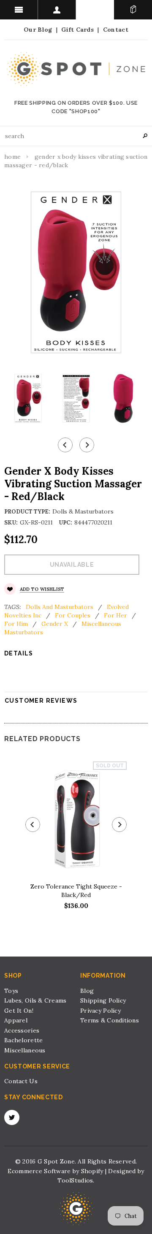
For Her (115, 615)
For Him (16, 624)
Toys (11, 991)
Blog (87, 991)
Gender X (54, 624)
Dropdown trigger (57, 9)
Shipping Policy (103, 1000)
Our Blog (38, 29)
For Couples (72, 615)
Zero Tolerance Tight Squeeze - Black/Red (76, 891)
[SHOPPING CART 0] (133, 9)
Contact (115, 29)
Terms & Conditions (109, 1020)
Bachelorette (23, 1040)
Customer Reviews (41, 700)
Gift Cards (77, 29)
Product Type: (27, 511)
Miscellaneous (25, 1050)
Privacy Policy (100, 1010)
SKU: (11, 522)
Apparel (15, 1020)
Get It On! (18, 1010)
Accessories (21, 1030)
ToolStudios (75, 1180)
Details (18, 653)
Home (12, 156)
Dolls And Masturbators (59, 607)
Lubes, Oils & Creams (35, 1000)
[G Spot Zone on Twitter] (11, 1117)
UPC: (65, 522)
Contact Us (21, 1081)
